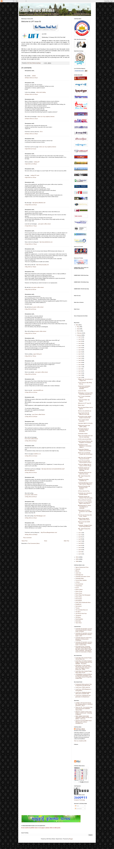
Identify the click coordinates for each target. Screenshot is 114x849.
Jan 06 (80, 543)
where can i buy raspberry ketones (45, 116)
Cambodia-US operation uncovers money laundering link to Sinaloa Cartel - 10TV (83, 634)
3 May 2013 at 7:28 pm (30, 266)
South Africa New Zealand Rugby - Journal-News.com (83, 658)
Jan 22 (80, 356)
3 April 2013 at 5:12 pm (30, 148)
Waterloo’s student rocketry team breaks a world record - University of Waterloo (83, 713)
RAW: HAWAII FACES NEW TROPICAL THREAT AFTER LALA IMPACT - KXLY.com (83, 717)
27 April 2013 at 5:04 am (31, 204)
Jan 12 (80, 377)
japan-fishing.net (37, 354)
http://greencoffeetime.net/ (38, 202)
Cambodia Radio (79, 578)
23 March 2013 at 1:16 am (31, 118)
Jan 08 (80, 539)
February (79, 333)
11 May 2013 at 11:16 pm (31, 455)
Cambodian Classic (83, 433)
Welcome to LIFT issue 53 (84, 403)
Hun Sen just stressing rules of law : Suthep (85, 515)
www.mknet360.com (38, 390)
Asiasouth (77, 569)
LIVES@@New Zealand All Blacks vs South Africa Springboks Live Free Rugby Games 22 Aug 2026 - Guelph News (83, 676)
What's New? (81, 405)
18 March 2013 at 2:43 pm (31, 77)
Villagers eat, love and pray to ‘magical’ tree (85, 380)
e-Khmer (77, 582)
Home (45, 540)
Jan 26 (80, 347)
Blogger (71, 838)
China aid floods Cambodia (84, 500)
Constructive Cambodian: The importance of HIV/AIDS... (84, 387)
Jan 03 (80, 549)
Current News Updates (81, 580)
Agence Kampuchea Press (81, 567)
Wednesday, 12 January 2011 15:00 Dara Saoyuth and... (85, 393)
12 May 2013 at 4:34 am (31, 472)
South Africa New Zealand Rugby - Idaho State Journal (83, 672)
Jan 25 (80, 349)
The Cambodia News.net (81, 609)
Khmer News (78, 596)
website (34, 75)
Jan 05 (80, 545)
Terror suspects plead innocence (83, 420)
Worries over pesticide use (84, 410)
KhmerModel (78, 600)
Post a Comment (27, 537)
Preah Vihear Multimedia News (83, 602)
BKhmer (77, 571)
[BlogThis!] (46, 63)
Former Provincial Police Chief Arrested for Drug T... (85, 461)
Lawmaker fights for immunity (85, 423)
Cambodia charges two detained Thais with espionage (83, 469)
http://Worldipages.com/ (40, 515)
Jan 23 (80, 354)
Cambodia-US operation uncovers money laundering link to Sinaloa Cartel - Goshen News (83, 643)
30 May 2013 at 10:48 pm (31, 534)
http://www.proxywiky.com (42, 264)
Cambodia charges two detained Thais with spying (85, 497)
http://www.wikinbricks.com (46, 242)
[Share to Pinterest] (50, 63)
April (78, 328)
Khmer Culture (79, 589)
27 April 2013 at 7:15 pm (31, 225)
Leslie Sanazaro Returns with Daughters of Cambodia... (85, 442)
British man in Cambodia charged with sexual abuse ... (85, 454)
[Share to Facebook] (49, 63)
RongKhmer (78, 604)
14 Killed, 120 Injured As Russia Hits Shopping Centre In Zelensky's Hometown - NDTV (84, 704)
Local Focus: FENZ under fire (82, 687)
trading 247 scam (35, 175)
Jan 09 (80, 536)
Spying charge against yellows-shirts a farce (84, 519)
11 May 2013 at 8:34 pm (31, 440)
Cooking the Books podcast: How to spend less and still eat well (83, 685)
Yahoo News (78, 622)
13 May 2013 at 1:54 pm (31, 518)
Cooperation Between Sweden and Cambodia (84, 450)
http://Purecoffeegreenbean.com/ (49, 532)
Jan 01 (80, 553)
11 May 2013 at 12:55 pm (31, 416)
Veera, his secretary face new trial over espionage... (85, 436)
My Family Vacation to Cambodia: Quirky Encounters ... (83, 430)
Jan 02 (80, 551)
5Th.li (41, 131)
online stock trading (41, 92)
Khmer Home (78, 593)
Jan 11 (80, 532)
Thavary (77, 608)
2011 (77, 324)
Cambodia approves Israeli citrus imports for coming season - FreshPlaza (83, 639)
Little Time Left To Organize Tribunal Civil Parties (85, 458)
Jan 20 (80, 360)
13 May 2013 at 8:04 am (31, 496)
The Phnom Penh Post (81, 613)
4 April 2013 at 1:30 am (30, 177)
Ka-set (77, 587)
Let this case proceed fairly (84, 439)
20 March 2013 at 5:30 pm (31, 94)
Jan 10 (80, 534)
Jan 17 (80, 366)
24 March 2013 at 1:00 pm (31, 133)
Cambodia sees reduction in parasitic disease (85, 493)
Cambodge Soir (79, 574)
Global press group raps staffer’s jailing (84, 426)
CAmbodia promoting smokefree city (83, 480)
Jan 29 (80, 341)
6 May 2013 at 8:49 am (30, 374)
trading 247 (36, 161)
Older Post (66, 540)
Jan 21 (80, 358)
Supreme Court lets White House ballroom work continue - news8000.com (83, 722)
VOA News (78, 617)
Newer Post (24, 540)
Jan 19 (80, 362)
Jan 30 (80, 339)
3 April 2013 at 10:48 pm (31, 163)
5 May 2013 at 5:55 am (30, 289)
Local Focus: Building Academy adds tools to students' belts (83, 693)
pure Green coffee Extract (38, 414)
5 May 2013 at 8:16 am (30, 309)
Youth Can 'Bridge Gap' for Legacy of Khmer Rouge (84, 465)
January (79, 335)
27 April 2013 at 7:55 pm (31, 244)
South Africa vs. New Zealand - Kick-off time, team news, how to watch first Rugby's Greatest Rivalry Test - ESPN (83, 667)
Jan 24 (80, 351)
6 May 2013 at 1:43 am (30, 333)
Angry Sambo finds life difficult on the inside (83, 413)
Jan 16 (80, 368)
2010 (77, 557)
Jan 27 (80, 345)
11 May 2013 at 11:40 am (31, 392)
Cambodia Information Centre (82, 576)
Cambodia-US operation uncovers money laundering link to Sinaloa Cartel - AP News (83, 630)
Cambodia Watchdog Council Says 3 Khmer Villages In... (85, 483)
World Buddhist (79, 619)
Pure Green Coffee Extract (31, 438)
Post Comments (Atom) (34, 543)
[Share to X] (47, 63)
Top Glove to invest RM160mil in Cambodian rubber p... (84, 446)
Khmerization (78, 598)
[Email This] (44, 63)
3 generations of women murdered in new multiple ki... (85, 511)
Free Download (79, 584)
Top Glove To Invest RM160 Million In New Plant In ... (85, 502)
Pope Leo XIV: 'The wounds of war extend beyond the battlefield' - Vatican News (83, 708)
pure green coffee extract (44, 223)
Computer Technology (79, 800)
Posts (77, 805)
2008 (77, 561)
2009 (77, 559)
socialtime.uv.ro (37, 453)
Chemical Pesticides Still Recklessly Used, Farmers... (84, 488)
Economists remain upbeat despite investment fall (84, 417)
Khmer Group (78, 591)
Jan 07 (80, 541)
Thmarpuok (78, 615)
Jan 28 (80, 343)
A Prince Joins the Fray (83, 491)
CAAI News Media (80, 729)
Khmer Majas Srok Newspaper (82, 595)
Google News (78, 585)
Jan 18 (80, 364)
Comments (79, 808)
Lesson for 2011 (82, 390)
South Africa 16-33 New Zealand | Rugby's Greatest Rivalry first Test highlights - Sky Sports (83, 662)
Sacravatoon (78, 606)
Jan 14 (80, 373)
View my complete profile (80, 740)
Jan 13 (80, 375)
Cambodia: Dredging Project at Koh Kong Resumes (85, 526)
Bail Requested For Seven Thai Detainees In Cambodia (84, 507)
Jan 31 (80, 337)
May (78, 326)
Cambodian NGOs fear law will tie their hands (84, 473)
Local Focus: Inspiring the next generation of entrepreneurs (83, 696)
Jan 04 (80, 547)
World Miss (78, 621)
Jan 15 (80, 371)
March (78, 331)
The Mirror (78, 611)
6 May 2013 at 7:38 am (30, 356)
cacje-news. (78, 572)
